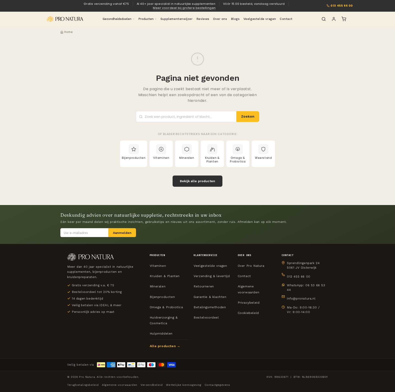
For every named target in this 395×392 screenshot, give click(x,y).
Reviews (202, 19)
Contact (286, 19)
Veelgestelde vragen (259, 19)
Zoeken (247, 116)
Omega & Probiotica (166, 307)
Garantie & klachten (210, 297)
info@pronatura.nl (301, 298)
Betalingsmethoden (210, 307)
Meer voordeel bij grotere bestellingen (184, 8)
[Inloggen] (333, 19)
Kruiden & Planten (165, 276)
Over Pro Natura (251, 266)
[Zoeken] (323, 19)
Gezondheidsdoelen (117, 19)
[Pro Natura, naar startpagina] (65, 19)
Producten (146, 19)
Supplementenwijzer (176, 19)
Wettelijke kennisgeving (183, 385)
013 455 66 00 (342, 6)
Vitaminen (158, 266)
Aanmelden (122, 233)
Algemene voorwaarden (248, 289)
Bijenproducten (162, 297)
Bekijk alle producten (197, 181)
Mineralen (157, 286)
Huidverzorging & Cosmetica (164, 320)
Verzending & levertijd (212, 276)
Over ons (220, 19)
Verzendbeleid (152, 385)
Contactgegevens (217, 385)
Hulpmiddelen (161, 333)
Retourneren (204, 286)
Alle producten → (165, 346)
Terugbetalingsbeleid (83, 385)
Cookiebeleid (248, 313)
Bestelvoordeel (206, 317)
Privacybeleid (249, 302)
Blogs (235, 19)
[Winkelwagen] (343, 19)
